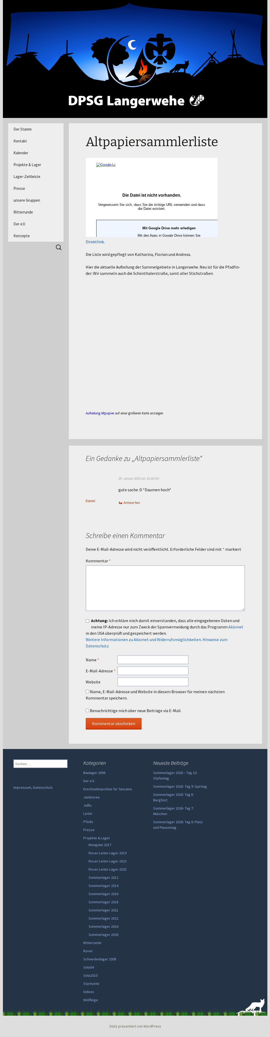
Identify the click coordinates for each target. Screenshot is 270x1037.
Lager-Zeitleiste (26, 176)
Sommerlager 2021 (103, 910)
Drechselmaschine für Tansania (107, 789)
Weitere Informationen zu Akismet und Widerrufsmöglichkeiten (143, 639)
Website (93, 681)
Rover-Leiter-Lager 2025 (108, 869)
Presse (19, 188)
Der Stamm (22, 129)
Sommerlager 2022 (103, 918)
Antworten (131, 502)
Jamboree (91, 797)
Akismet (235, 626)
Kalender (20, 152)
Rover (88, 951)
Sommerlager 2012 (103, 877)
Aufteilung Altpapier (100, 413)
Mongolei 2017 (100, 844)
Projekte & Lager (27, 164)
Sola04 (88, 967)
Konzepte (21, 235)
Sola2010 (90, 975)
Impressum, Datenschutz (33, 787)
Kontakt (20, 140)
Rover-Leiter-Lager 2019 (108, 853)
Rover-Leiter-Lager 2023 (108, 861)
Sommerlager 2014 (103, 885)
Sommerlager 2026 (103, 934)
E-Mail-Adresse (100, 670)
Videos (88, 991)
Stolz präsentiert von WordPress (135, 1026)
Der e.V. (19, 223)
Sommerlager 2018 (103, 902)
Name (92, 659)
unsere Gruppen (26, 200)
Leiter (88, 813)
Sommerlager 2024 (103, 926)
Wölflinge (90, 1000)
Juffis (87, 805)
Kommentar (98, 560)
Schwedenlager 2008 (99, 959)
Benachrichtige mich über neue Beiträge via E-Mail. (135, 710)
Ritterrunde (23, 212)
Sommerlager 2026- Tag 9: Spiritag (180, 786)
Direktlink (95, 241)
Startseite (91, 983)
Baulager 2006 (94, 772)
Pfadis (88, 821)
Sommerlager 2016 (103, 893)
